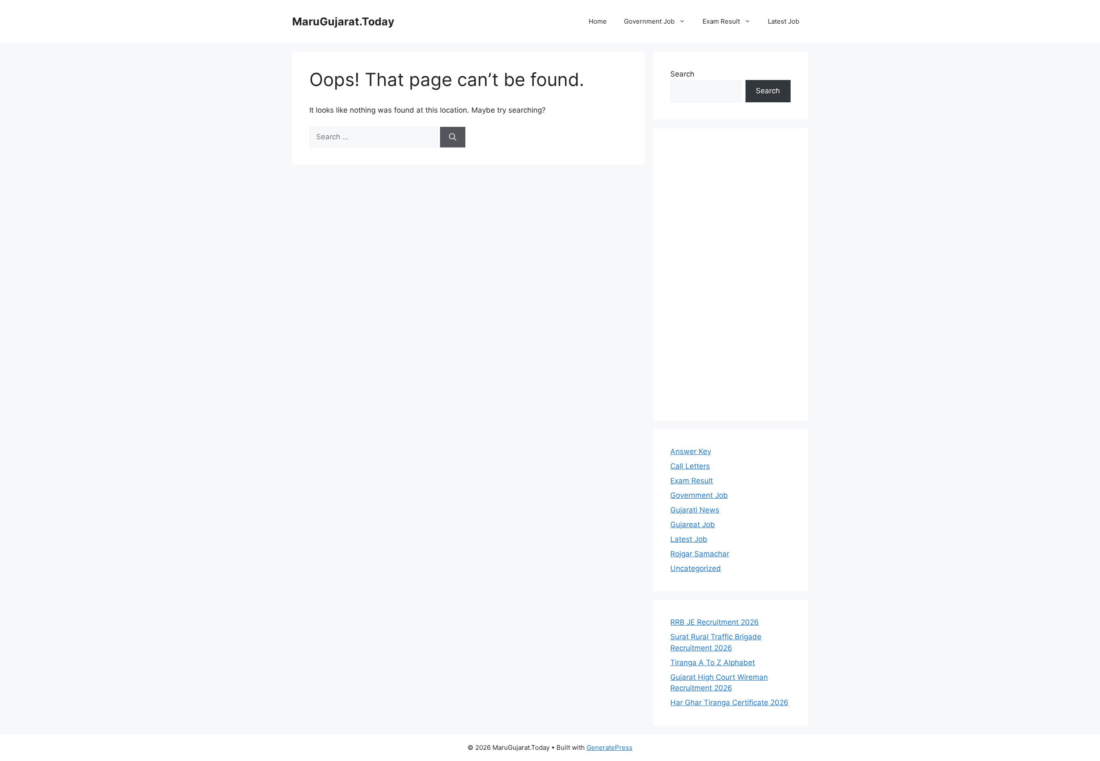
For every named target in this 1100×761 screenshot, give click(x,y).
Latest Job (783, 21)
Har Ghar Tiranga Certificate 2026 (729, 702)
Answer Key (690, 451)
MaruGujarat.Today (343, 21)
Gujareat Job (692, 524)
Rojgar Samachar (699, 553)
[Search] (452, 137)
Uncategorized (695, 568)
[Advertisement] (730, 274)
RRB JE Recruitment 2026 (714, 622)
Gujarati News (694, 510)
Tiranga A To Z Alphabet (712, 662)
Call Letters (690, 466)
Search (682, 74)
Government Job (649, 21)
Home (598, 21)
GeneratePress (609, 747)
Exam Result (721, 21)
